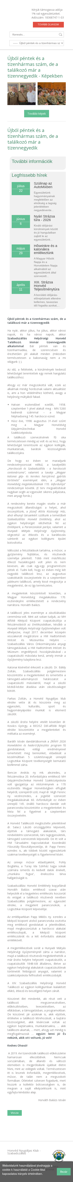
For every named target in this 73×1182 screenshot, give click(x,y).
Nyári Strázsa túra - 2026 (44, 218)
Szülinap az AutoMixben (43, 185)
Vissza (14, 1113)
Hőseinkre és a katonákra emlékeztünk (45, 249)
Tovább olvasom (48, 24)
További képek (36, 113)
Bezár (63, 1171)
